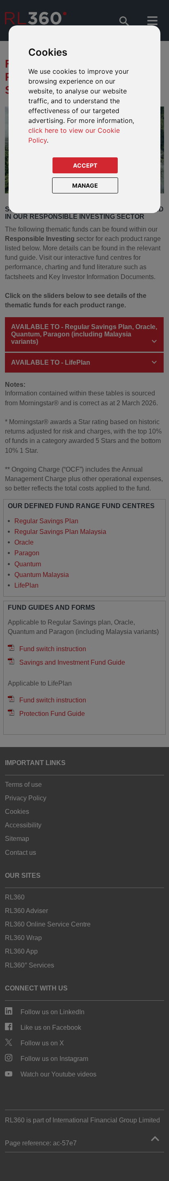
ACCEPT (85, 165)
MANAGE (85, 185)
